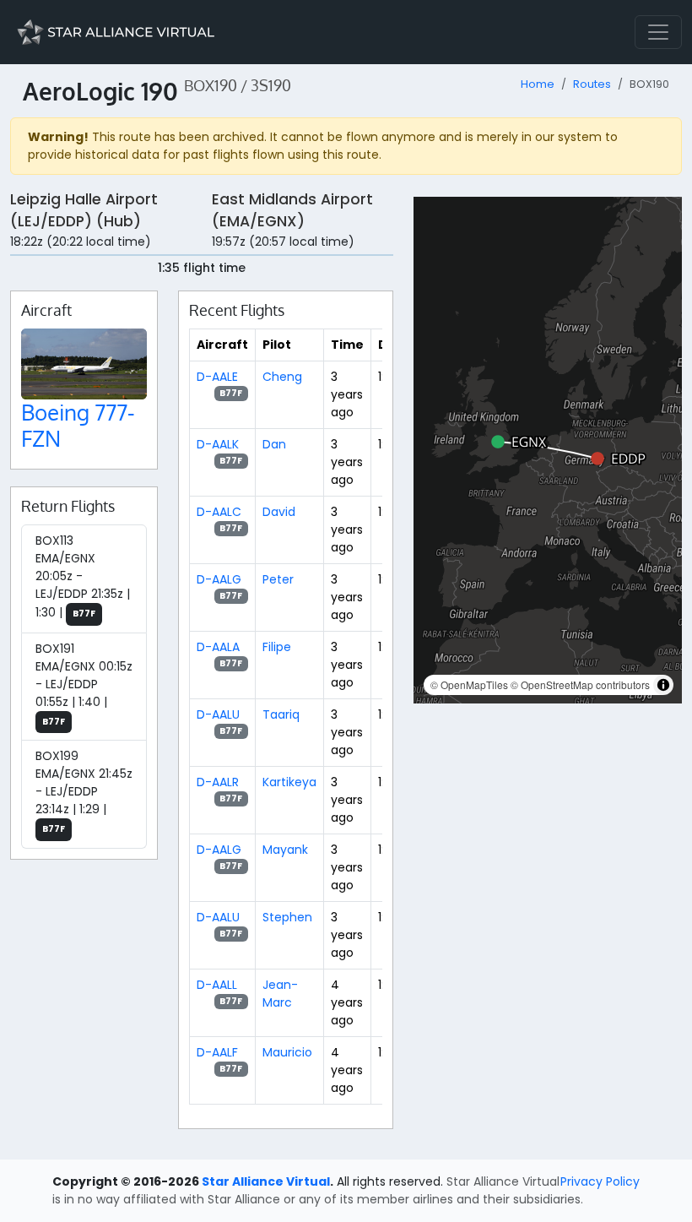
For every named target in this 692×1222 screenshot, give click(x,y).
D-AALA (218, 646)
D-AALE (217, 376)
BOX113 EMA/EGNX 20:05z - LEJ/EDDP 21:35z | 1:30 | (82, 576)
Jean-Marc (280, 993)
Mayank (285, 849)
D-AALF (217, 1052)
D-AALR (218, 782)
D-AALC (219, 511)
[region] (548, 450)
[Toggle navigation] (658, 32)
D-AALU (218, 714)
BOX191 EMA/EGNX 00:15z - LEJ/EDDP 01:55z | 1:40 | (83, 684)
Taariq (281, 714)
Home (537, 84)
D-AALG (219, 579)
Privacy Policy (600, 1181)
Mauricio (287, 1052)
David (278, 511)
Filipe (276, 646)
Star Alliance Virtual (266, 1181)
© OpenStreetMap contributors (580, 684)
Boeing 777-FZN (78, 425)
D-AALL (217, 984)
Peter (278, 579)
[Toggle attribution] (663, 685)
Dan (274, 444)
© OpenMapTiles (469, 684)
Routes (592, 84)
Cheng (282, 376)
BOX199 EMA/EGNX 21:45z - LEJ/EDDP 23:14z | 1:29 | (83, 791)
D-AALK (218, 444)
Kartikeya (289, 782)
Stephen (287, 917)
